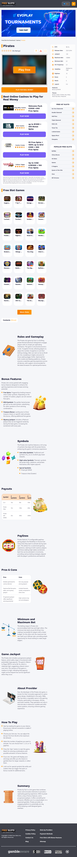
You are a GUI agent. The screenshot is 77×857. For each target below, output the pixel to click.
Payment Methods (46, 834)
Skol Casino (20, 126)
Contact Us (29, 837)
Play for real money (24, 90)
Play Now (24, 116)
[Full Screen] (45, 51)
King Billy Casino (20, 108)
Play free (24, 69)
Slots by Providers (46, 830)
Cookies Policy (30, 834)
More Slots (24, 312)
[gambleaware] (18, 851)
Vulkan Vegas (20, 164)
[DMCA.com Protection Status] (47, 851)
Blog (26, 841)
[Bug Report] (41, 51)
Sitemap (43, 841)
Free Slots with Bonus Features (51, 837)
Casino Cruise (20, 145)
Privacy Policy (30, 830)
